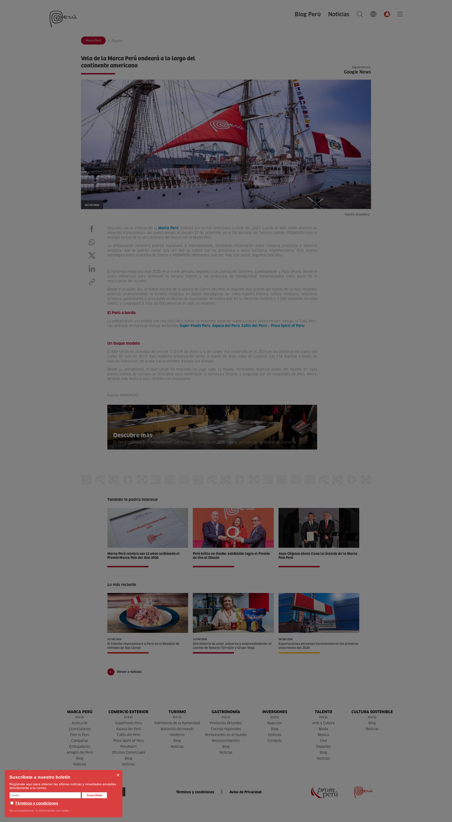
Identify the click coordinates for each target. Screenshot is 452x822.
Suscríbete (94, 795)
